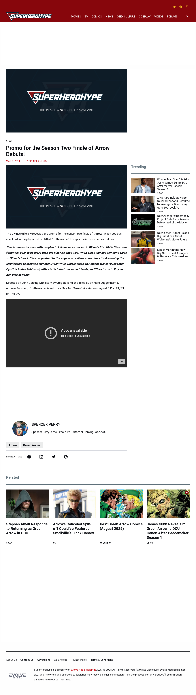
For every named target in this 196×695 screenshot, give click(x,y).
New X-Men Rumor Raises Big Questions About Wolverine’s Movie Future (173, 236)
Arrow (13, 445)
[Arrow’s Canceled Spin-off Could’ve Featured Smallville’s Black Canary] (74, 504)
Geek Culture (126, 16)
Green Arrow (31, 445)
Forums (172, 16)
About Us (11, 659)
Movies (76, 16)
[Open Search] (187, 17)
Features (106, 543)
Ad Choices (60, 659)
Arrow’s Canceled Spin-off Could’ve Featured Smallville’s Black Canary (73, 528)
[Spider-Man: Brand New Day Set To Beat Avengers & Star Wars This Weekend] (143, 256)
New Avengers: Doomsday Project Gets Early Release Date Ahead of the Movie (173, 219)
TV (86, 16)
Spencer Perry (38, 161)
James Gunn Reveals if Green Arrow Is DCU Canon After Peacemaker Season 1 (168, 530)
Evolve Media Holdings (83, 669)
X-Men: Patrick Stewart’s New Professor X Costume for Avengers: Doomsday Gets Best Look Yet (173, 202)
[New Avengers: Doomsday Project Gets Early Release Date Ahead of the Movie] (143, 222)
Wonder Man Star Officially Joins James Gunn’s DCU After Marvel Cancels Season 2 (173, 184)
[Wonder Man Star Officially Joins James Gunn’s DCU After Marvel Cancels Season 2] (143, 185)
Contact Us (26, 659)
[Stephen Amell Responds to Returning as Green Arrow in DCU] (27, 504)
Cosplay (145, 16)
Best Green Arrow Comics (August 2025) (121, 526)
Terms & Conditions (102, 659)
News (109, 16)
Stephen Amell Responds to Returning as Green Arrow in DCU (27, 528)
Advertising (44, 659)
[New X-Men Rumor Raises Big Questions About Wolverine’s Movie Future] (143, 239)
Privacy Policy (79, 659)
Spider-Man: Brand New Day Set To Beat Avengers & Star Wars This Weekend (173, 253)
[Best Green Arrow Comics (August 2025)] (121, 504)
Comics (97, 16)
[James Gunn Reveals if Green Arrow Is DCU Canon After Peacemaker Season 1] (168, 504)
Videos (158, 16)
